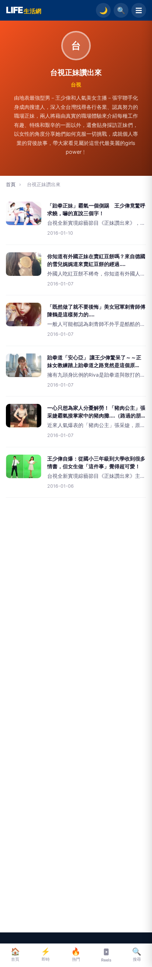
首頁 (10, 184)
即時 (45, 954)
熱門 (75, 954)
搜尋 (136, 954)
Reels (106, 960)
